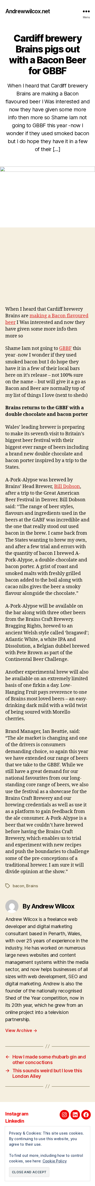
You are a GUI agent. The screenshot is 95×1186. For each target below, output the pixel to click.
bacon (18, 885)
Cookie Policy (54, 1161)
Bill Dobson (67, 487)
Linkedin (14, 1121)
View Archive (21, 1030)
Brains (32, 885)
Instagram (16, 1114)
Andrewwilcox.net (27, 11)
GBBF (65, 348)
